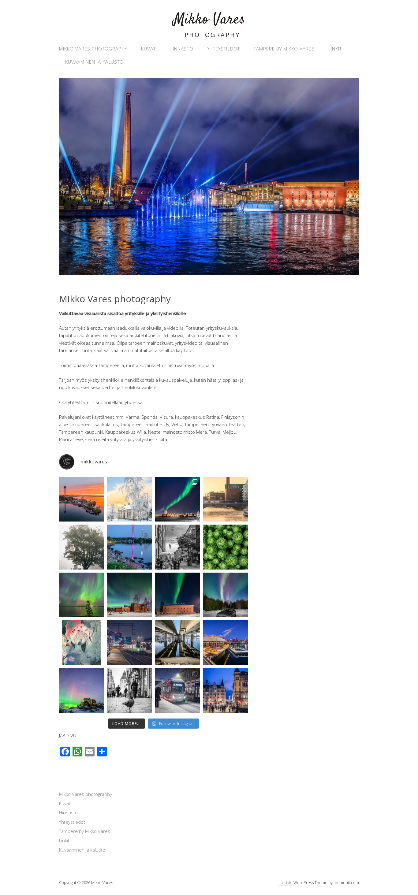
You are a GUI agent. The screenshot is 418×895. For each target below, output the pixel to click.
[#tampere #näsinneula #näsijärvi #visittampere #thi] (129, 547)
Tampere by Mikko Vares (284, 49)
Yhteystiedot (223, 49)
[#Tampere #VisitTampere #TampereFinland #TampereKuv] (81, 547)
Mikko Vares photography (93, 49)
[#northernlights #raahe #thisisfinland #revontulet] (177, 499)
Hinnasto (181, 49)
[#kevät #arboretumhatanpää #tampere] (225, 547)
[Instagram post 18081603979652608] (177, 595)
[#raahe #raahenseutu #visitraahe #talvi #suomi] (129, 499)
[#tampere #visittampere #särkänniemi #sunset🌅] (81, 499)
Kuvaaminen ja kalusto (94, 62)
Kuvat (148, 49)
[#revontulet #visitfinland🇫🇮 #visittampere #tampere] (81, 595)
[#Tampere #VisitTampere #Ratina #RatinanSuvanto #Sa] (225, 642)
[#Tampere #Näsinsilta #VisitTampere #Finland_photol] (177, 642)
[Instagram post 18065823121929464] (225, 595)
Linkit (335, 49)
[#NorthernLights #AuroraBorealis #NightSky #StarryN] (81, 690)
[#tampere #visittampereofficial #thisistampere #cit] (225, 690)
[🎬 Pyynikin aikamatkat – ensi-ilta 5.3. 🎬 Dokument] (81, 642)
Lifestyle (285, 882)
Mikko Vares (209, 20)
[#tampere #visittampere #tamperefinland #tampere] (225, 499)
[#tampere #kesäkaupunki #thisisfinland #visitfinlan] (177, 547)
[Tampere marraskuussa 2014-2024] (177, 690)
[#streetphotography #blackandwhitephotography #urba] (129, 690)
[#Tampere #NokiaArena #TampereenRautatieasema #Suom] (129, 642)
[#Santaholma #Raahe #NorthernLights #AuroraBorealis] (129, 595)
